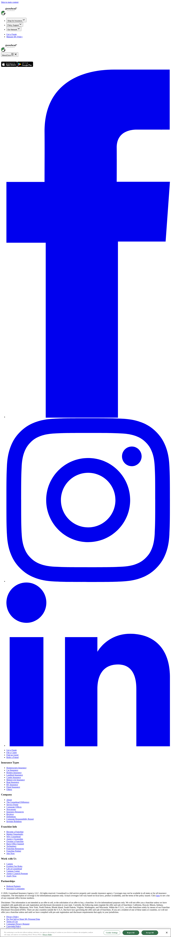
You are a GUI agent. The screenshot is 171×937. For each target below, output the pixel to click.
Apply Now (11, 876)
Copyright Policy (13, 926)
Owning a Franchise (15, 841)
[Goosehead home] (85, 9)
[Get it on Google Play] (25, 66)
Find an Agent (12, 755)
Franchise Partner (13, 851)
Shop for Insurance (14, 21)
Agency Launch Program (17, 873)
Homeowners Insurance (16, 768)
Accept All (150, 933)
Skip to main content (9, 2)
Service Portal (12, 804)
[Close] (167, 933)
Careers (9, 864)
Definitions (11, 816)
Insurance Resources (15, 812)
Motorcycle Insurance (15, 780)
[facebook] (88, 417)
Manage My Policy (14, 37)
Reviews (10, 814)
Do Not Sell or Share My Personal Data (23, 919)
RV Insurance (12, 785)
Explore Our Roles (14, 866)
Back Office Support (15, 844)
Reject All (130, 933)
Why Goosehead (13, 836)
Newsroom (11, 809)
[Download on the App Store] (9, 66)
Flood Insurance (13, 787)
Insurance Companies (15, 888)
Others (9, 789)
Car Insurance (12, 770)
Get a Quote (11, 34)
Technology (11, 846)
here (158, 895)
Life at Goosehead (14, 869)
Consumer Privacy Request (17, 924)
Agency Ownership (14, 839)
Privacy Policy (12, 917)
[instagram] (88, 581)
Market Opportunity (14, 834)
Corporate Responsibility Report (20, 819)
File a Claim (11, 752)
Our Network (12, 30)
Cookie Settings (112, 933)
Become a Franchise (15, 832)
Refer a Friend (12, 757)
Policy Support (13, 25)
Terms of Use (12, 921)
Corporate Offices (14, 807)
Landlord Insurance (14, 775)
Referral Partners (13, 886)
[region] (85, 933)
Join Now (10, 853)
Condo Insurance (13, 777)
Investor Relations (14, 821)
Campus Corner (13, 871)
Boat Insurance (12, 782)
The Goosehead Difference (17, 802)
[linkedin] (88, 745)
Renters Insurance (14, 772)
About (9, 800)
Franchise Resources (15, 848)
